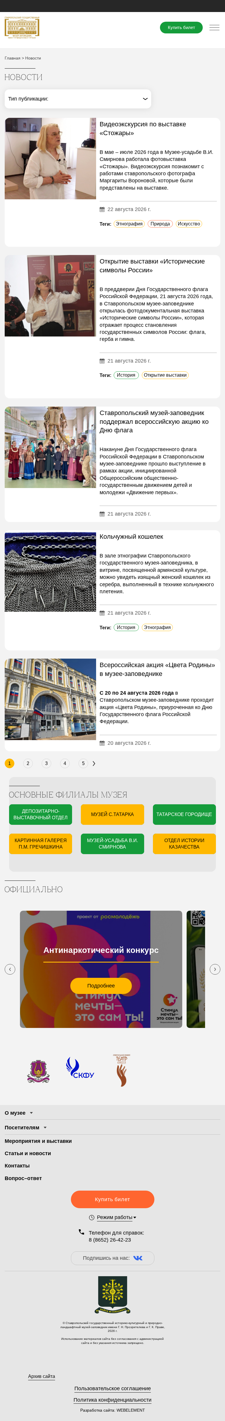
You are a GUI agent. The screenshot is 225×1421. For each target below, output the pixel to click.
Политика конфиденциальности (112, 1400)
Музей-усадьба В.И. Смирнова (112, 843)
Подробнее (101, 986)
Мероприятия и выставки (38, 1141)
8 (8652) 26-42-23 (110, 1240)
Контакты (17, 1166)
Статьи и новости (28, 1153)
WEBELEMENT (130, 1410)
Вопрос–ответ (23, 1178)
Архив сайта (41, 1376)
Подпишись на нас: (106, 1258)
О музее (15, 1113)
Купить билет (181, 27)
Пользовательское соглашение (112, 1388)
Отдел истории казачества (184, 843)
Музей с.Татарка (112, 814)
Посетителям (22, 1128)
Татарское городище (184, 814)
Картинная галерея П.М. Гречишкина (41, 843)
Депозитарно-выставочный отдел (40, 814)
